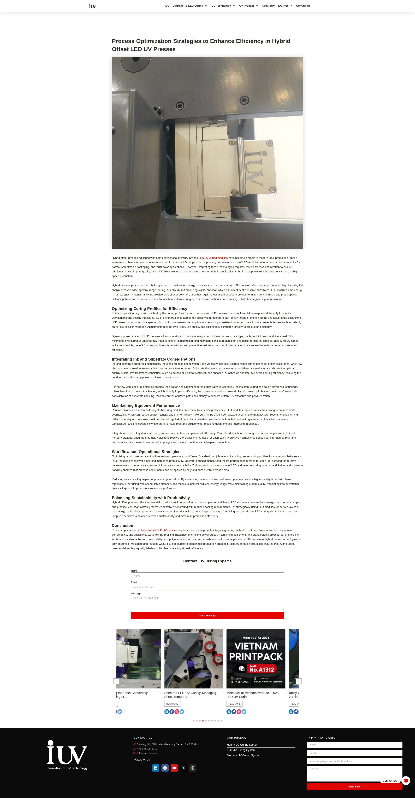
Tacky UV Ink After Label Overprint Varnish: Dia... (265, 695)
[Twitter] (133, 711)
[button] (194, 721)
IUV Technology (221, 5)
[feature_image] (145, 658)
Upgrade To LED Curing (188, 5)
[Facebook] (123, 711)
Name (134, 570)
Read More (124, 704)
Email (134, 582)
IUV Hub (283, 5)
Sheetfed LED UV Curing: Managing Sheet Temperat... (142, 695)
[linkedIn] (118, 711)
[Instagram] (128, 711)
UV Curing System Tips (29, 22)
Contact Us (303, 5)
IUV (167, 5)
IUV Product (246, 5)
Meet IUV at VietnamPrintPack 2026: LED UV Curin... (204, 695)
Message (136, 593)
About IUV (268, 5)
